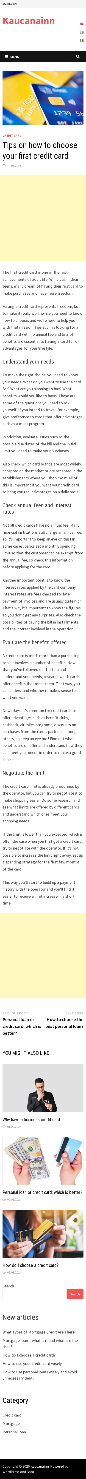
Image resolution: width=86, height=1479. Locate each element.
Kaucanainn (29, 20)
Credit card (12, 135)
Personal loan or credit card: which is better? (42, 1192)
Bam (30, 1471)
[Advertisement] (43, 218)
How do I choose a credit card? (31, 1265)
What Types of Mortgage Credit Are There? (39, 1332)
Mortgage (11, 1423)
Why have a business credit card (31, 1119)
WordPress (11, 1471)
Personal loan (14, 1432)
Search (8, 1286)
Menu (14, 56)
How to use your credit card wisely (32, 1363)
